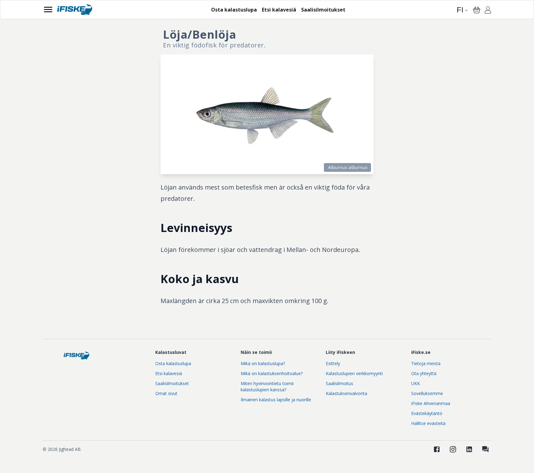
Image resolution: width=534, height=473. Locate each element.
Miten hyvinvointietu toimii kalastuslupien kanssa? (267, 386)
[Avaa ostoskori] (476, 10)
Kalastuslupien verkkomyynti (354, 373)
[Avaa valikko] (48, 9)
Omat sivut (166, 393)
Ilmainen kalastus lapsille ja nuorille (276, 400)
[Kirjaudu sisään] (488, 11)
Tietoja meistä (425, 363)
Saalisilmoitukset (172, 383)
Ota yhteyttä (423, 373)
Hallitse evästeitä (428, 423)
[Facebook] (437, 449)
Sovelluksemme (427, 393)
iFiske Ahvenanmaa (430, 403)
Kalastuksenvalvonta (346, 393)
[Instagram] (453, 449)
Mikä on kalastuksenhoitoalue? (272, 373)
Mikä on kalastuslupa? (263, 363)
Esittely (333, 363)
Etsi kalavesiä (168, 373)
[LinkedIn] (469, 449)
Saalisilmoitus (339, 383)
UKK (415, 383)
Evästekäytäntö (426, 413)
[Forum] (485, 449)
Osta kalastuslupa (173, 363)
